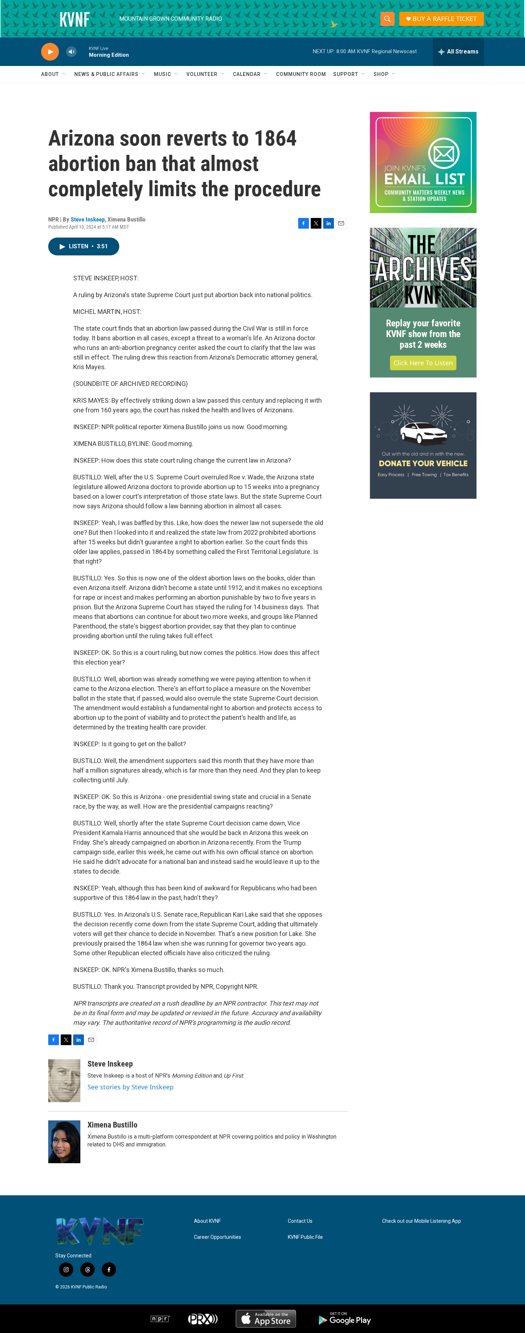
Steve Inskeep (88, 219)
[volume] (71, 52)
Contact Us (300, 1221)
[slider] (83, 51)
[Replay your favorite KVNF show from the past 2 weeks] (423, 268)
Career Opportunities (217, 1237)
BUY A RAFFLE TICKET (444, 18)
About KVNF (207, 1221)
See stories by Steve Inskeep (131, 1087)
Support (345, 74)
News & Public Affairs (106, 74)
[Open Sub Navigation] (64, 74)
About (50, 74)
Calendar (247, 74)
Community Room (301, 74)
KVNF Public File (305, 1237)
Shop (381, 74)
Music (162, 74)
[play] (50, 52)
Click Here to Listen (423, 362)
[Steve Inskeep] (64, 1080)
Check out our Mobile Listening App (421, 1221)
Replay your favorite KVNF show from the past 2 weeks (423, 334)
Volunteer (202, 74)
